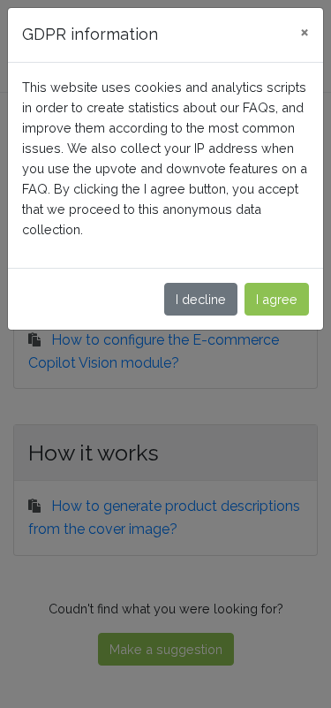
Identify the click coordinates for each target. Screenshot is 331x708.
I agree (276, 299)
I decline (201, 299)
